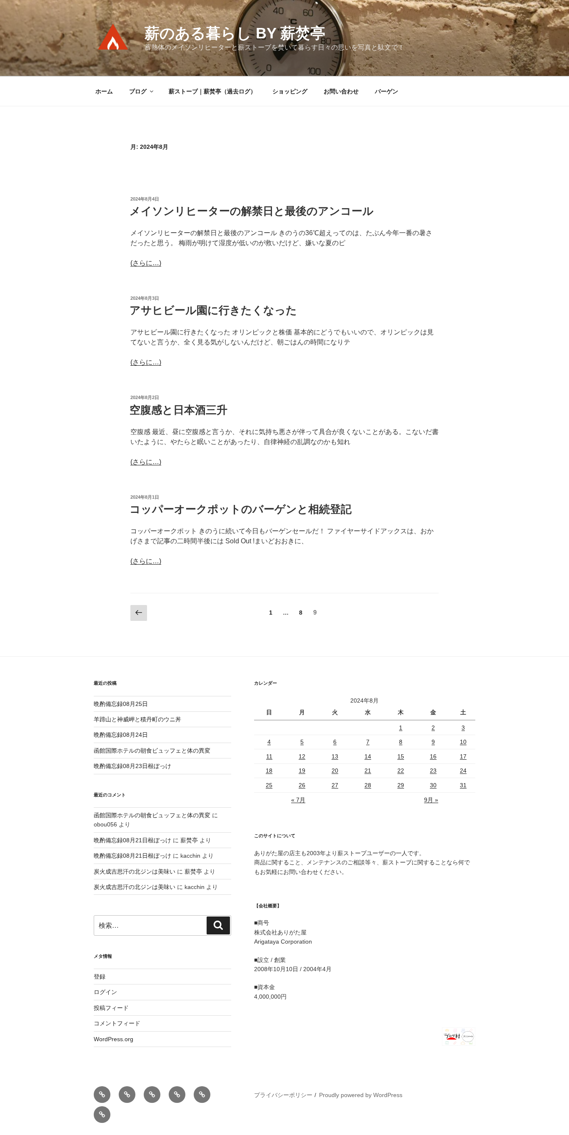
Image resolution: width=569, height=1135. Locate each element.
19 (302, 770)
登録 (99, 976)
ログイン (105, 992)
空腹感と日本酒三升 (178, 410)
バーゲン (386, 91)
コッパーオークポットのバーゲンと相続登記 (241, 509)
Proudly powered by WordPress (360, 1095)
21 (367, 770)
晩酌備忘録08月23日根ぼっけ (132, 766)
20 (335, 770)
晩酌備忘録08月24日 (121, 734)
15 (400, 756)
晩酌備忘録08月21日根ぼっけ (132, 840)
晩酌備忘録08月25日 (121, 704)
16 (433, 756)
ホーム (104, 91)
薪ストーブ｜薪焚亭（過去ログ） (212, 91)
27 (335, 785)
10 (463, 741)
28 (367, 785)
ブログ (138, 91)
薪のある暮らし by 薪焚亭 (235, 33)
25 (269, 785)
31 (463, 785)
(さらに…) (145, 262)
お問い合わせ (341, 91)
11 (269, 756)
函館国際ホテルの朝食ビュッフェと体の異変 (152, 750)
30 (433, 785)
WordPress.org (113, 1039)
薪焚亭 (189, 840)
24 (463, 770)
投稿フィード (111, 1007)
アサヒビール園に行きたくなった (213, 310)
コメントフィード (117, 1023)
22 (400, 770)
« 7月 (298, 799)
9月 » (431, 799)
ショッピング (289, 91)
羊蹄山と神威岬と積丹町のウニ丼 (137, 719)
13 (335, 756)
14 (367, 756)
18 (269, 770)
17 (463, 756)
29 (400, 785)
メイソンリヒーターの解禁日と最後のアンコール (252, 211)
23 (433, 770)
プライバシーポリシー (283, 1095)
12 (302, 756)
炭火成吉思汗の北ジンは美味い (134, 871)
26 (302, 785)
